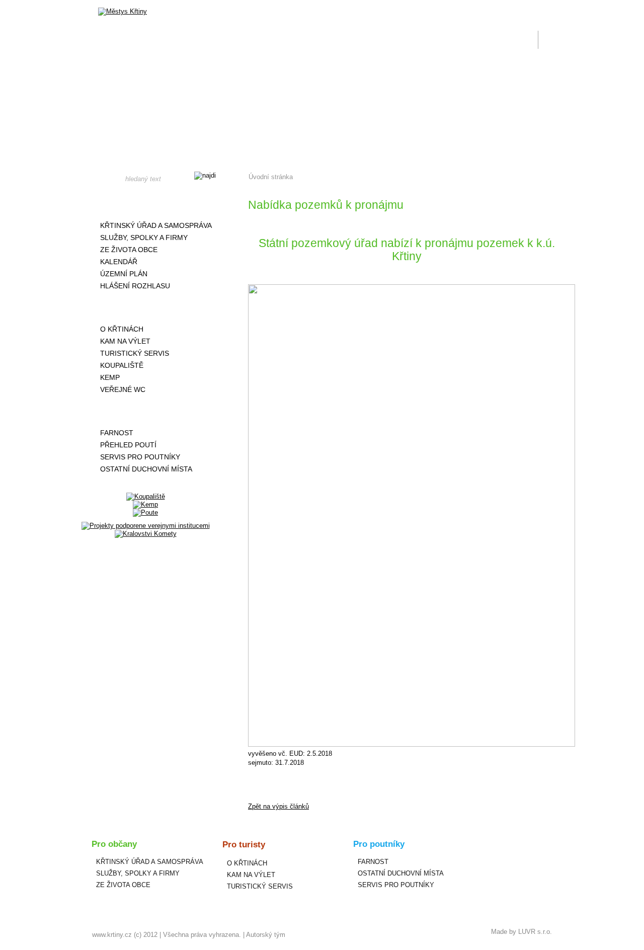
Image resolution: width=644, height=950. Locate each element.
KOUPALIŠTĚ (121, 365)
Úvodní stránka (271, 177)
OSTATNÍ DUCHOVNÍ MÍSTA (146, 469)
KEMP (110, 377)
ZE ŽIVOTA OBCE (128, 250)
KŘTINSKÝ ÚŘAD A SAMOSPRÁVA (156, 225)
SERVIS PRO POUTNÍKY (140, 457)
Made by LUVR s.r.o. (521, 931)
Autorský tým (265, 934)
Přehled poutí (128, 445)
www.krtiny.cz (112, 934)
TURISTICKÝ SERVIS (134, 353)
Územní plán (123, 274)
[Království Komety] (146, 533)
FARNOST (116, 433)
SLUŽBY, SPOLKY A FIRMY (144, 237)
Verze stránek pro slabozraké (485, 6)
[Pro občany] (145, 204)
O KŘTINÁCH (121, 329)
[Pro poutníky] (145, 411)
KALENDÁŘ (118, 262)
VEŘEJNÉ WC (122, 389)
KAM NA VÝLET (125, 341)
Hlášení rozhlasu (135, 286)
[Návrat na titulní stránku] (122, 12)
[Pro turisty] (145, 307)
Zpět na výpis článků (278, 806)
